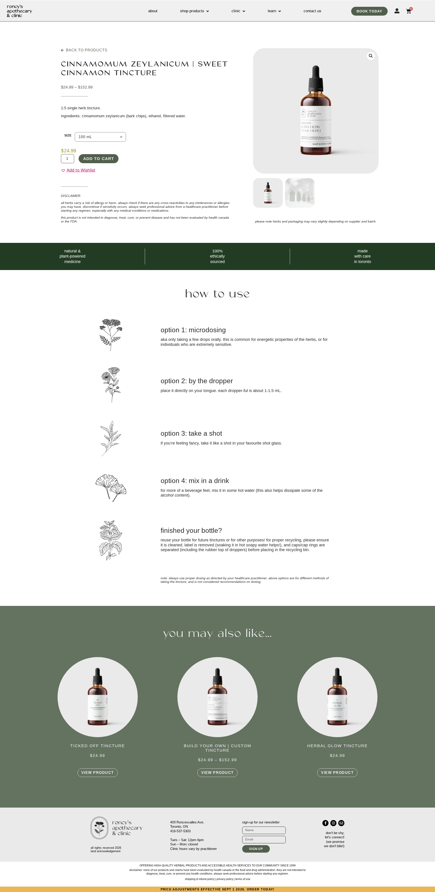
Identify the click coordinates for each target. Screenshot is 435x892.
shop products (192, 11)
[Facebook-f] (325, 823)
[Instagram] (333, 823)
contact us (312, 11)
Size (67, 135)
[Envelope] (341, 823)
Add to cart (98, 158)
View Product (97, 773)
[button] (78, 170)
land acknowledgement (106, 851)
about (152, 11)
